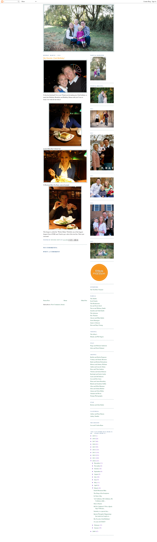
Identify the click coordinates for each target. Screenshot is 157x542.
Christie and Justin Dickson (98, 372)
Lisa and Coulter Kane (96, 425)
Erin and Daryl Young (96, 325)
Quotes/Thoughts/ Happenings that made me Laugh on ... (102, 515)
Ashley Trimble (94, 416)
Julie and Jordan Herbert (97, 388)
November (97, 466)
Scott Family (94, 301)
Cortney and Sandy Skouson (98, 359)
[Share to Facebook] (75, 240)
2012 (94, 455)
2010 (94, 461)
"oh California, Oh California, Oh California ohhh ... (103, 500)
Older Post (84, 300)
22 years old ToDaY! (100, 522)
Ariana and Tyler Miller (97, 391)
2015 (94, 447)
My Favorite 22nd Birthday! (102, 519)
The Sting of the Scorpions (101, 493)
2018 (94, 439)
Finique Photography (96, 396)
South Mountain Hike (100, 490)
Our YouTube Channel (96, 290)
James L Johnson (95, 323)
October (96, 469)
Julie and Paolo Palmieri (97, 348)
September (97, 471)
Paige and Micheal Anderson (98, 346)
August (96, 474)
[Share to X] (73, 240)
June (95, 480)
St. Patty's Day (98, 496)
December (97, 463)
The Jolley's (93, 334)
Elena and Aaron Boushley (98, 381)
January (96, 528)
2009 (94, 531)
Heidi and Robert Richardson (98, 362)
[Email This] (69, 240)
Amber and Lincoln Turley (98, 367)
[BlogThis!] (71, 240)
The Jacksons (94, 313)
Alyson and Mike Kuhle (97, 318)
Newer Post (46, 300)
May (95, 482)
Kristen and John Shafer (97, 405)
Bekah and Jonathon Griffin (98, 384)
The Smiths (93, 298)
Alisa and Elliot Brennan (97, 386)
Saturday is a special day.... (101, 511)
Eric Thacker (94, 315)
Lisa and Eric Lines (95, 379)
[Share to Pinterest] (77, 240)
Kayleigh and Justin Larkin (98, 374)
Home (65, 300)
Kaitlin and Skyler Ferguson (98, 357)
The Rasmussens (95, 303)
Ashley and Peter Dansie (97, 414)
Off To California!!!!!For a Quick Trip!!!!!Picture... (103, 507)
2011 (94, 458)
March (96, 488)
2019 (94, 436)
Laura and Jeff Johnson (96, 376)
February (97, 525)
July (95, 477)
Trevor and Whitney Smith (98, 308)
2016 (94, 444)
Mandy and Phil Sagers (97, 337)
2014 (94, 450)
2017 (94, 441)
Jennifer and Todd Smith (97, 311)
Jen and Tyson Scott (96, 306)
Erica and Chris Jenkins (97, 369)
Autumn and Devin (95, 393)
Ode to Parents (98, 504)
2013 (94, 452)
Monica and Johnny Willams (98, 364)
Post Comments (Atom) (58, 304)
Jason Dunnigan (95, 320)
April (96, 485)
